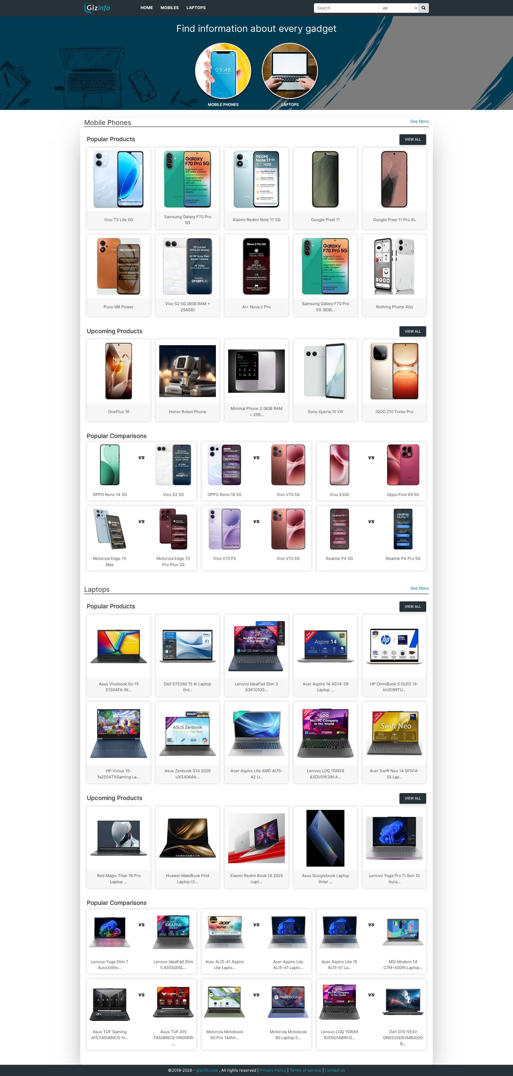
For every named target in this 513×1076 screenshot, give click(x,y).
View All (413, 139)
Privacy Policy (273, 1070)
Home (147, 7)
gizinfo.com (207, 1070)
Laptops (196, 7)
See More (419, 121)
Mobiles (170, 7)
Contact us (335, 1070)
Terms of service (305, 1070)
